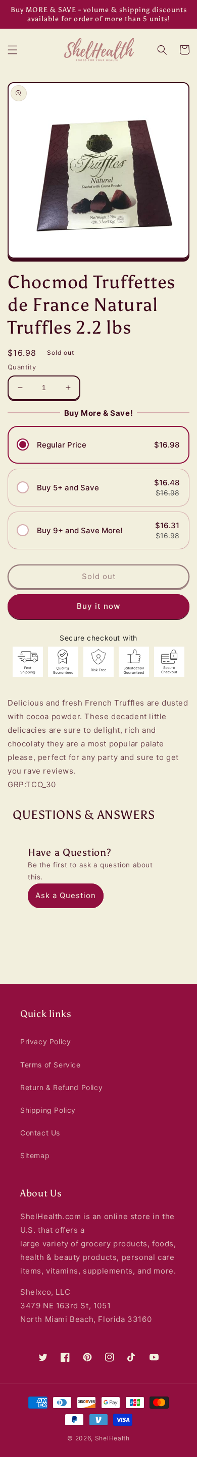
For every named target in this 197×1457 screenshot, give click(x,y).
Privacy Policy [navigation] (45, 1041)
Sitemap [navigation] (35, 1155)
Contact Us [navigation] (40, 1132)
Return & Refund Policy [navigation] (61, 1087)
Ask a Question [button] (65, 895)
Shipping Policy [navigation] (48, 1110)
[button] (13, 50)
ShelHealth (112, 1438)
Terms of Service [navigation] (50, 1064)
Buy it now (98, 606)
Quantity (22, 367)
